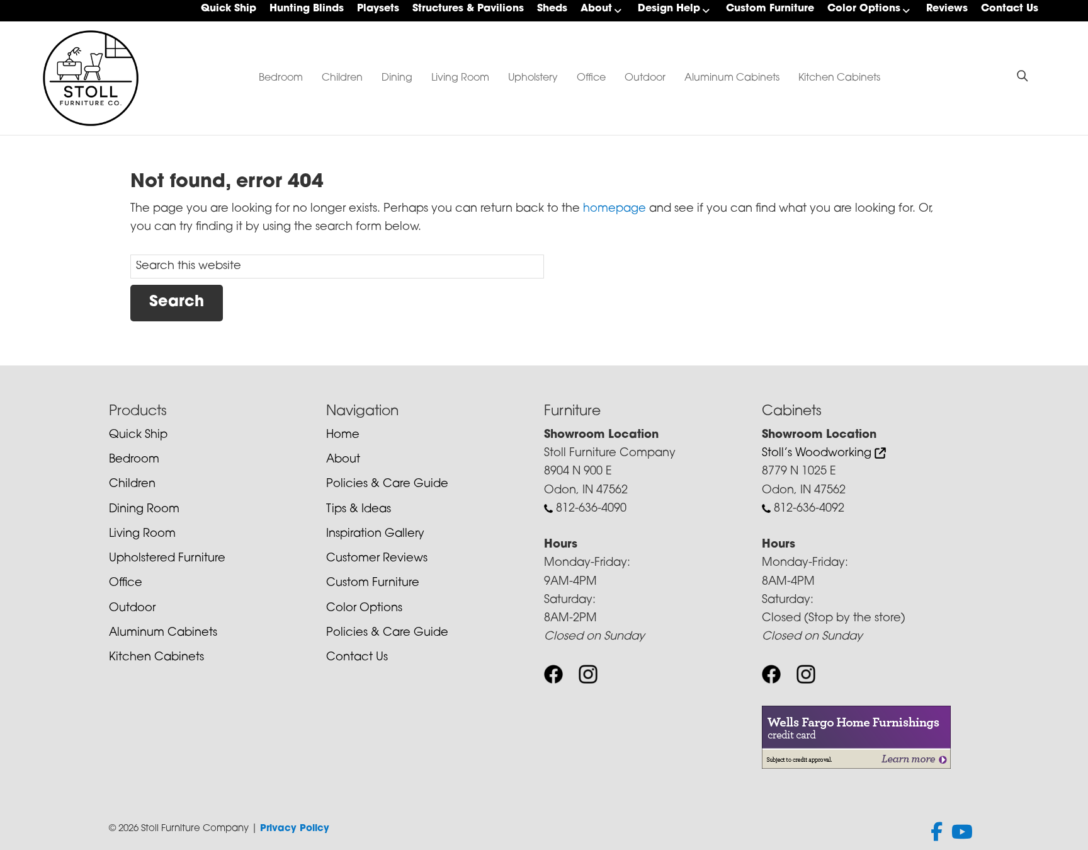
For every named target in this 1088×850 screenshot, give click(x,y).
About (596, 9)
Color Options (863, 9)
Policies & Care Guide (387, 484)
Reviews (947, 9)
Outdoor (645, 78)
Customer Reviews (377, 559)
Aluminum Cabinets (731, 78)
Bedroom (281, 78)
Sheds (552, 9)
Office (591, 78)
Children (342, 78)
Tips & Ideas (358, 509)
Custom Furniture (770, 9)
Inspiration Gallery (375, 534)
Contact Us (1009, 9)
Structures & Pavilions (468, 9)
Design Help (669, 9)
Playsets (378, 9)
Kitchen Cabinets (839, 78)
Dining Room (144, 509)
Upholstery (533, 78)
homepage (614, 209)
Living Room (460, 78)
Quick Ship (228, 9)
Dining (397, 78)
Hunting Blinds (306, 9)
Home (343, 435)
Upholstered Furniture (167, 559)
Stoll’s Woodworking (818, 453)
